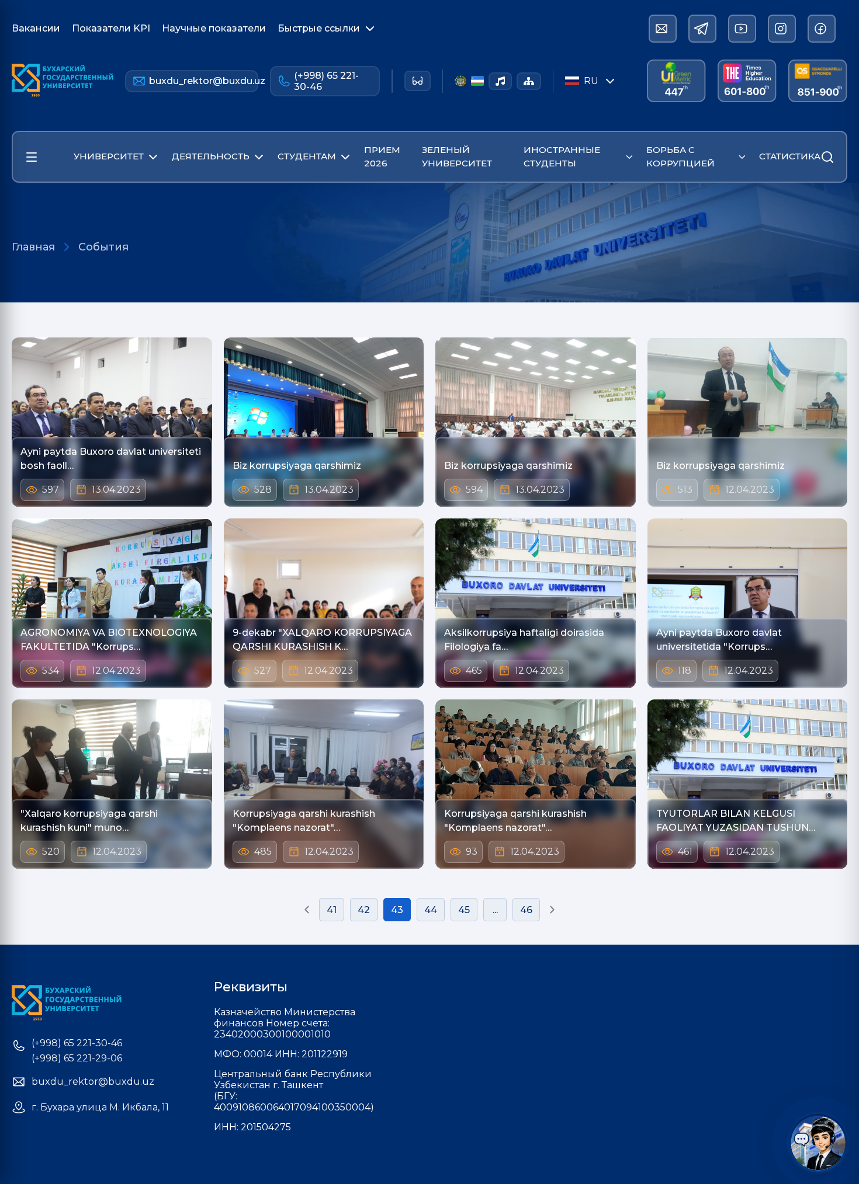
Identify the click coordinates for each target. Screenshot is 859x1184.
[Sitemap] (529, 81)
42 (364, 909)
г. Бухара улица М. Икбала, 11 (100, 1107)
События (103, 247)
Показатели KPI (111, 28)
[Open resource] (32, 157)
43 (397, 909)
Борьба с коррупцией (680, 156)
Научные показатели (214, 28)
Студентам (307, 156)
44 (430, 909)
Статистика (789, 156)
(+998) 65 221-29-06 (77, 1058)
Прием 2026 (382, 156)
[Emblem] (460, 80)
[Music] (500, 81)
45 (464, 909)
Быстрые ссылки (319, 28)
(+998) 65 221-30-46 (326, 81)
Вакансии (36, 28)
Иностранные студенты (562, 156)
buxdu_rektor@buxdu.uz (203, 80)
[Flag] (477, 81)
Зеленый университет (457, 156)
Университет (109, 156)
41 (332, 909)
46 (526, 909)
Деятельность (211, 156)
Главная (33, 247)
